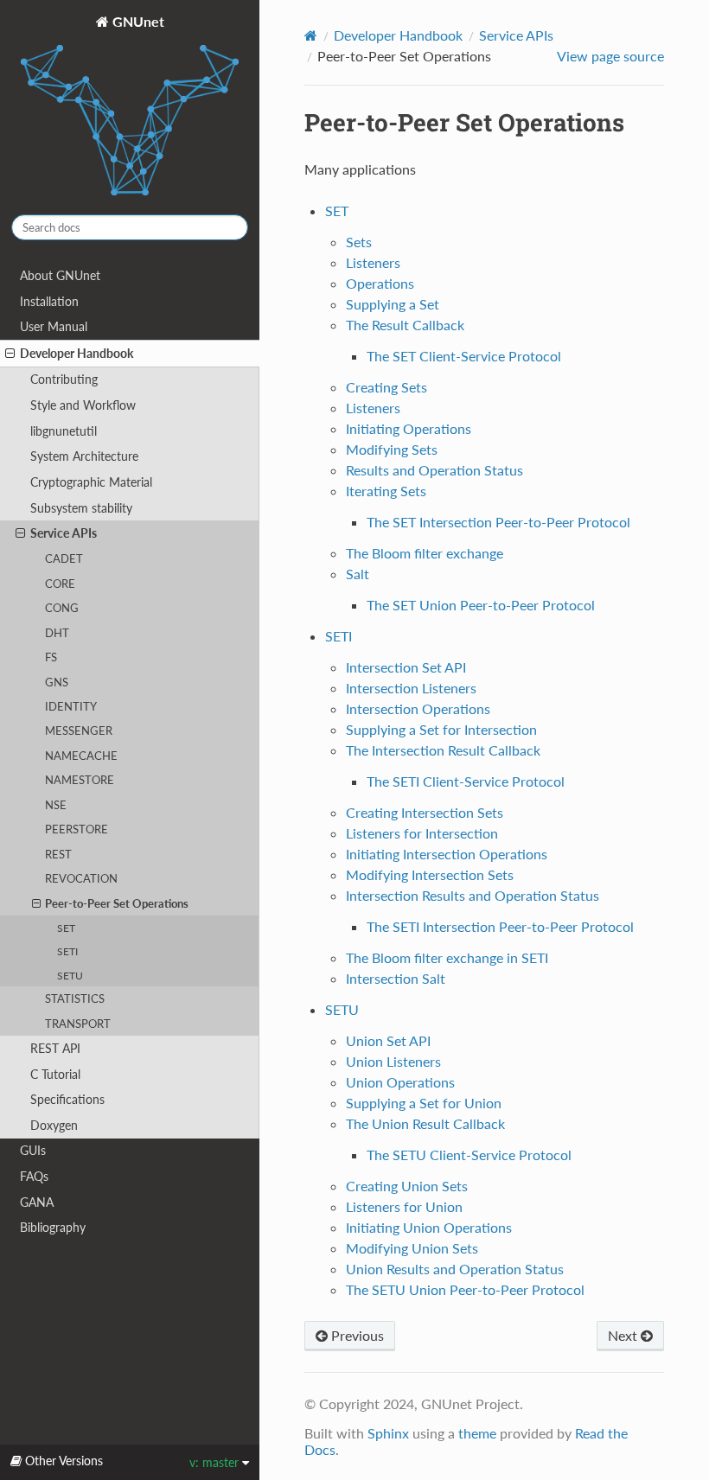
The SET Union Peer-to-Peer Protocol (481, 604)
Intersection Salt (395, 978)
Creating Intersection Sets (424, 812)
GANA (37, 1202)
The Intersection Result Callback (443, 750)
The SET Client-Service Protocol (464, 356)
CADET (64, 558)
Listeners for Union (404, 1206)
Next (624, 1335)
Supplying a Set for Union (423, 1102)
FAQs (34, 1176)
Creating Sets (386, 387)
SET (66, 928)
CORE (60, 583)
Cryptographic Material (91, 482)
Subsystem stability (81, 508)
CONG (62, 608)
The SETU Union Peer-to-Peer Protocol (465, 1289)
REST (58, 854)
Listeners (373, 262)
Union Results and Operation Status (455, 1268)
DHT (57, 633)
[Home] (310, 35)
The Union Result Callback (425, 1123)
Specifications (67, 1099)
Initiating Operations (408, 428)
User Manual (53, 326)
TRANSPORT (78, 1023)
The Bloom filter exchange (424, 553)
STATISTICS (75, 998)
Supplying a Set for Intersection (441, 729)
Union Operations (400, 1082)
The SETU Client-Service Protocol (469, 1154)
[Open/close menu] (10, 353)
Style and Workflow (83, 405)
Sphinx (388, 1433)
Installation (49, 301)
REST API (55, 1048)
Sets (359, 241)
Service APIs (63, 533)
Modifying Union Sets (412, 1248)
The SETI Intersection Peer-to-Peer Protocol (500, 926)
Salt (357, 573)
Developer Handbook (76, 353)
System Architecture (84, 456)
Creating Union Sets (407, 1185)
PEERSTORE (76, 829)
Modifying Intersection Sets (430, 874)
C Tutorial (55, 1074)
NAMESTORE (79, 780)
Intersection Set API (406, 667)
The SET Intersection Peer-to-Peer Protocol (498, 522)
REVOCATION (81, 878)
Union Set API (388, 1040)
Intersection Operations (418, 708)
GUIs (33, 1150)
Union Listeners (393, 1061)
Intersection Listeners (411, 687)
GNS (56, 682)
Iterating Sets (386, 490)
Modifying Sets (392, 449)
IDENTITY (71, 706)
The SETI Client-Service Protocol (466, 781)
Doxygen (54, 1125)
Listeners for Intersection (422, 833)
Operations (380, 283)
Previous (356, 1335)
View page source (610, 56)
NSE (56, 805)
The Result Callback (405, 324)
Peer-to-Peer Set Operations (116, 903)
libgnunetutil (63, 431)
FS (51, 657)
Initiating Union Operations (429, 1227)
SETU (70, 975)
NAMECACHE (81, 755)
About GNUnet (60, 275)
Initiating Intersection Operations (446, 853)
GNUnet (136, 21)
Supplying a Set (392, 304)
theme (477, 1433)
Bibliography (53, 1227)
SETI (67, 951)
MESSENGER (78, 730)
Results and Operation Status (434, 470)
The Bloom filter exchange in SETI (447, 957)
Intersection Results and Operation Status (472, 895)
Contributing (64, 379)
